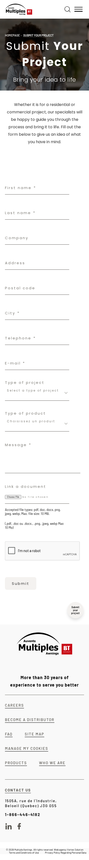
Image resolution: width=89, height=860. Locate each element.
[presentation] (42, 551)
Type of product (25, 413)
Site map (34, 734)
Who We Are (52, 763)
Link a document (25, 486)
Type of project (24, 382)
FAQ (9, 734)
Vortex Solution (75, 849)
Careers (14, 705)
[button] (78, 9)
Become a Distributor (29, 719)
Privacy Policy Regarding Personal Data (65, 852)
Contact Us (18, 790)
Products (16, 763)
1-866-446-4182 (22, 814)
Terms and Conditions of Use (24, 852)
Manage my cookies (26, 748)
